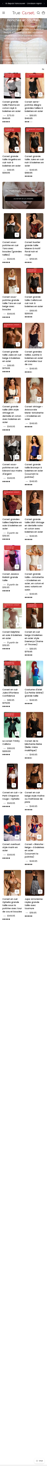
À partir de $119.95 (10, 534)
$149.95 (11, 259)
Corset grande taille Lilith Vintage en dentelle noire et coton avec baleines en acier (34, 525)
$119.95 (33, 912)
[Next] (44, 4)
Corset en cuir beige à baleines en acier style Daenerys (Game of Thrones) (34, 638)
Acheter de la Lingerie (23, 199)
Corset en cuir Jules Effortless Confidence (10, 692)
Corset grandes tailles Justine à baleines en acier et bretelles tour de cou (34, 358)
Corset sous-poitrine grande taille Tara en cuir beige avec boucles (11, 303)
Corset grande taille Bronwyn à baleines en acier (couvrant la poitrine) (34, 470)
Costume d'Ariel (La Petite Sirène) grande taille (34, 692)
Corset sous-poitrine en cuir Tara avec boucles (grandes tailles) (12, 248)
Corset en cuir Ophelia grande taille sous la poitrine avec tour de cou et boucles (12, 905)
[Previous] (3, 4)
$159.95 (33, 259)
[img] (6, 122)
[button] (38, 12)
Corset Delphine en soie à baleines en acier (12, 635)
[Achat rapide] (17, 94)
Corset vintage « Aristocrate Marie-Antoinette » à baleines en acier (34, 413)
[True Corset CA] (23, 12)
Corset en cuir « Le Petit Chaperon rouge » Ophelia (12, 795)
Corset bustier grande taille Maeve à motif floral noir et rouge (32, 248)
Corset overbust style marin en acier (11, 847)
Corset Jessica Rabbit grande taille (10, 577)
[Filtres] (43, 69)
